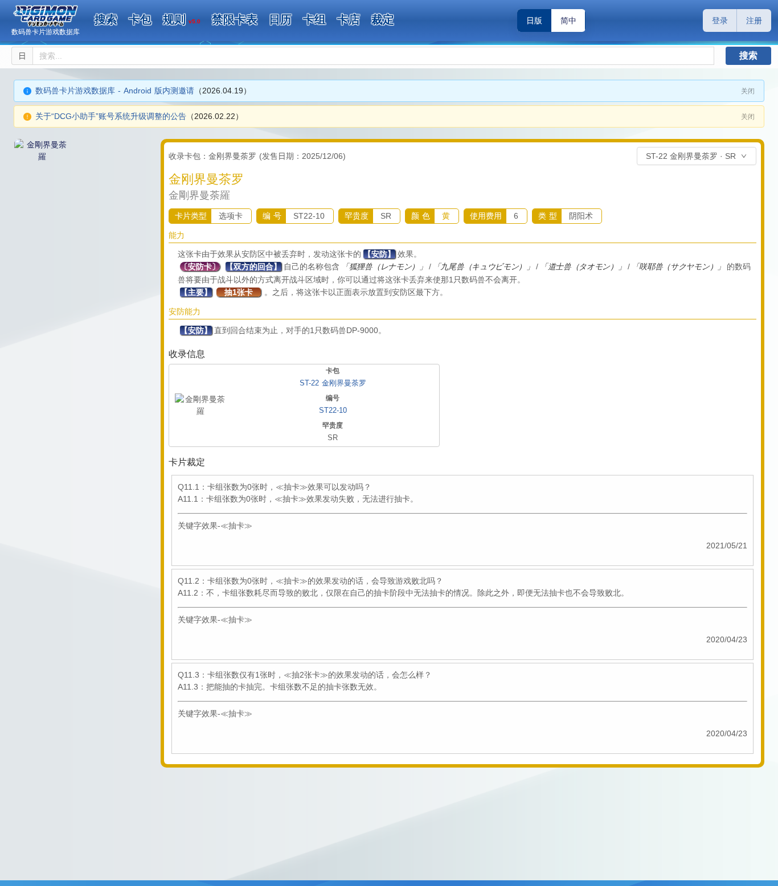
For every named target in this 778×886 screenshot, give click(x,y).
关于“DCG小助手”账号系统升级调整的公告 (110, 116)
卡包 (140, 19)
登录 (720, 20)
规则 (181, 19)
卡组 (314, 19)
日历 (280, 19)
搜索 (106, 19)
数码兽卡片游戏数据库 (45, 32)
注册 (754, 20)
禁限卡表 (234, 19)
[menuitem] (106, 20)
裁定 (382, 19)
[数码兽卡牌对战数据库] (46, 16)
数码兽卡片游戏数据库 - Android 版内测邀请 (114, 90)
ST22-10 (333, 410)
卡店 (348, 19)
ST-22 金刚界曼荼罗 (333, 383)
